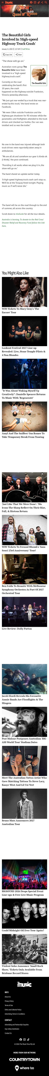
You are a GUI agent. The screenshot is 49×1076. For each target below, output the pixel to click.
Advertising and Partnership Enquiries (17, 1024)
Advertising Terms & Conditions (15, 1014)
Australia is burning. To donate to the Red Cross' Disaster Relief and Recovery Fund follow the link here (23, 222)
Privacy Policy (9, 1001)
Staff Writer (26, 49)
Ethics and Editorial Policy (13, 1010)
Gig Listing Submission (12, 1029)
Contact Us (8, 1033)
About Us (8, 997)
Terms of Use (9, 1005)
